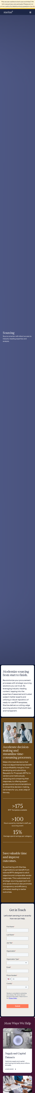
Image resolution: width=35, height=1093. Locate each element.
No (34, 6)
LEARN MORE (9, 1069)
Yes (31, 6)
